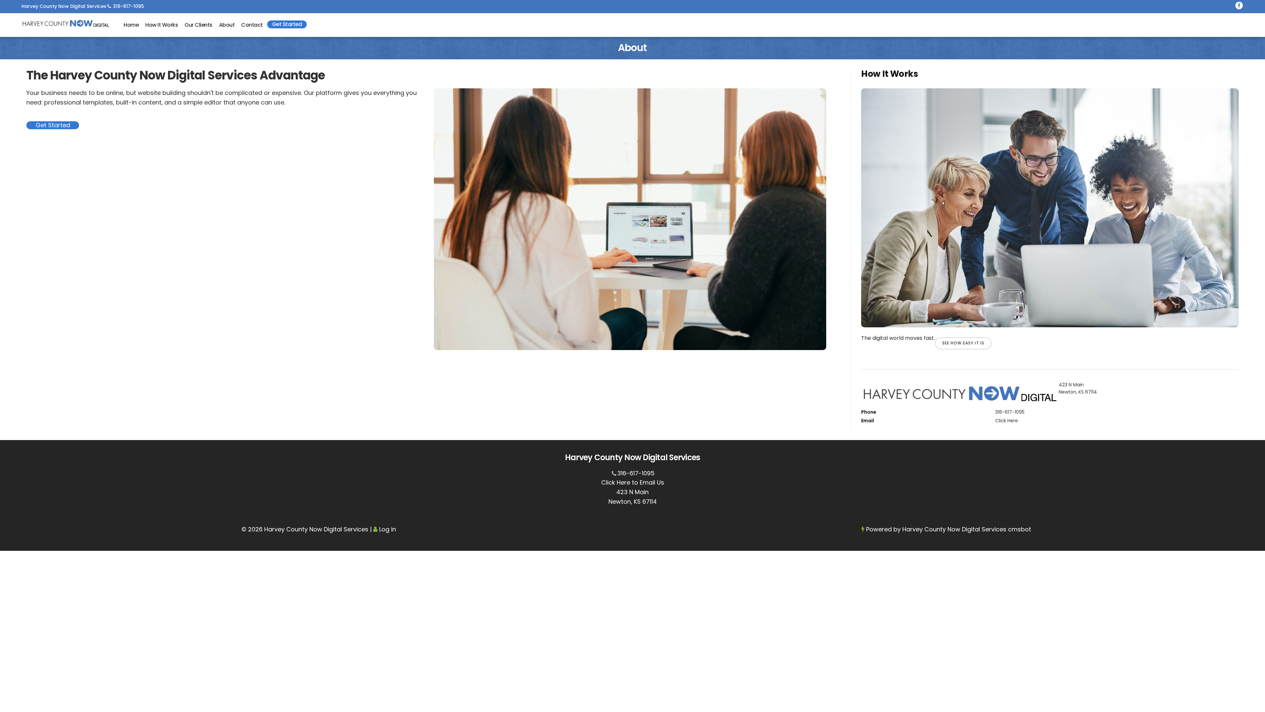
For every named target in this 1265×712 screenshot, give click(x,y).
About (227, 25)
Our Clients (198, 25)
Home (131, 25)
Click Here (1006, 420)
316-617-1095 (128, 6)
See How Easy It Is (963, 343)
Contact (252, 25)
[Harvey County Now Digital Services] (65, 23)
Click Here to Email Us (632, 482)
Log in (387, 529)
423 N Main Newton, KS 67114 (1078, 388)
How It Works (161, 25)
